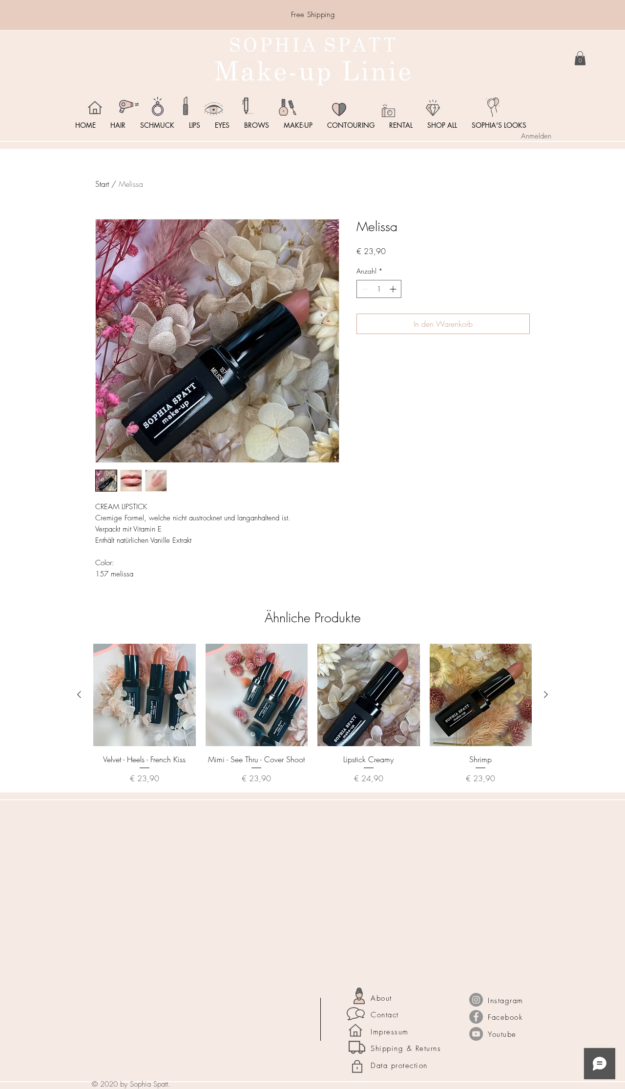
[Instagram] (476, 1000)
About (381, 998)
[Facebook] (476, 1017)
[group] (312, 714)
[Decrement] (364, 288)
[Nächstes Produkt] (546, 694)
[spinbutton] (379, 288)
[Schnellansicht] (144, 695)
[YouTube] (476, 1034)
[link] (580, 58)
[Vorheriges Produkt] (79, 694)
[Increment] (394, 288)
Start (102, 183)
